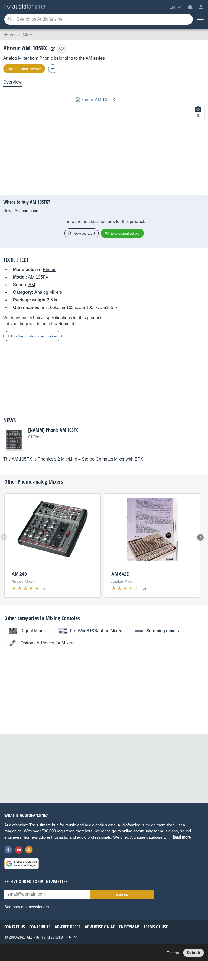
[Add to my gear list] (61, 49)
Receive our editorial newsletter (35, 882)
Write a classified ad (122, 233)
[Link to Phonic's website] (51, 49)
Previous (4, 537)
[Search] (10, 19)
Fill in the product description (32, 336)
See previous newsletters (26, 907)
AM (89, 58)
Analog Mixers (48, 292)
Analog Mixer (16, 58)
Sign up (121, 894)
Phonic (46, 58)
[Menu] (200, 19)
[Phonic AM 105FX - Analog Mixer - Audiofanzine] (24, 6)
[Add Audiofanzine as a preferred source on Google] (21, 863)
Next (200, 537)
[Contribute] (52, 68)
